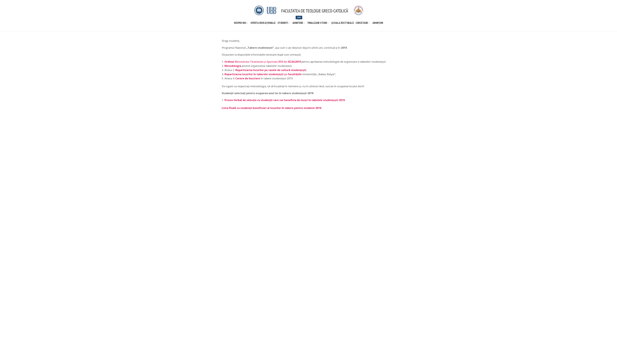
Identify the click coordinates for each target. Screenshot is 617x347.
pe (263, 74)
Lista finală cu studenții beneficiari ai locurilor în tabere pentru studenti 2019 (271, 108)
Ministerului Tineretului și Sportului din (262, 61)
